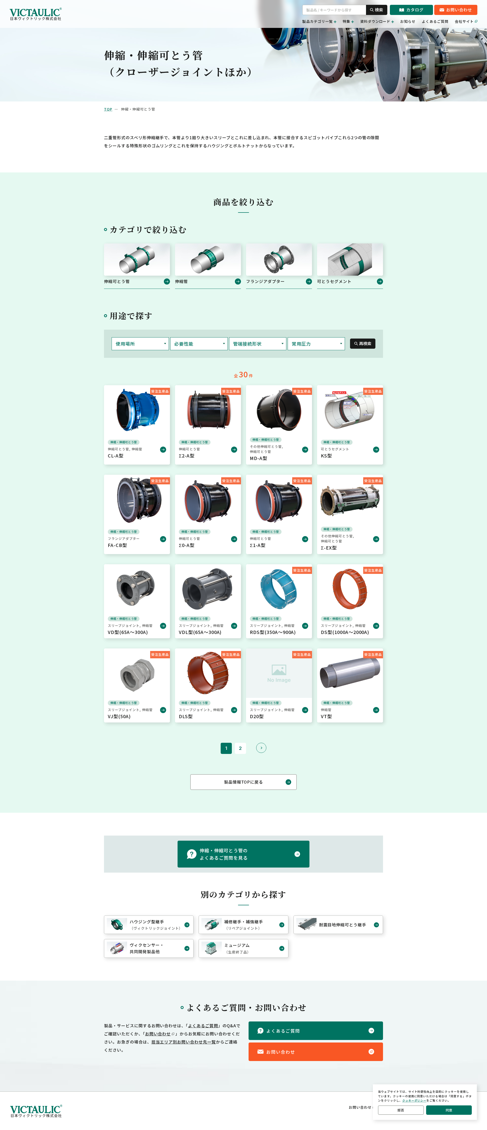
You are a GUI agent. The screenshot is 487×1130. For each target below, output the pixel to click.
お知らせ (407, 21)
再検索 (365, 343)
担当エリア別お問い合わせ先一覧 (183, 1042)
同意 (449, 1110)
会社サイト (464, 21)
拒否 (400, 1110)
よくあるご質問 (435, 21)
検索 (379, 10)
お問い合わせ (158, 1034)
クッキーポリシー (414, 1100)
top (108, 109)
